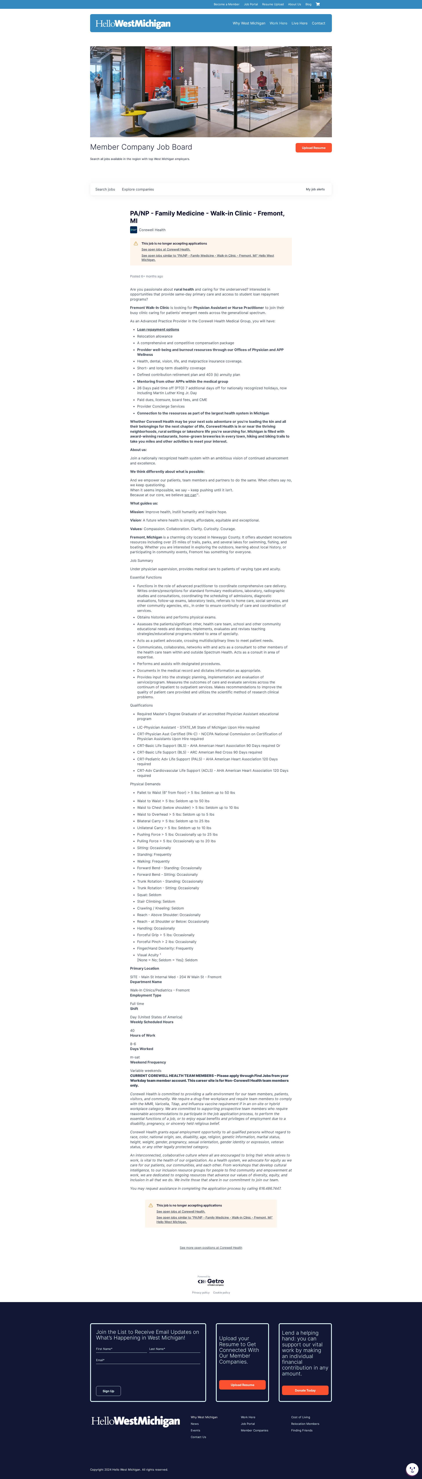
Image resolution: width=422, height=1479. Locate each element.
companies (138, 189)
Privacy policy (201, 1292)
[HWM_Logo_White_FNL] (133, 20)
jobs (105, 189)
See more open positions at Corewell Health (211, 1247)
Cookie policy (221, 1292)
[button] (411, 1469)
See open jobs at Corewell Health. (166, 249)
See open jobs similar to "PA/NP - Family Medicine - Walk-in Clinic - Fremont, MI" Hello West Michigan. (208, 258)
